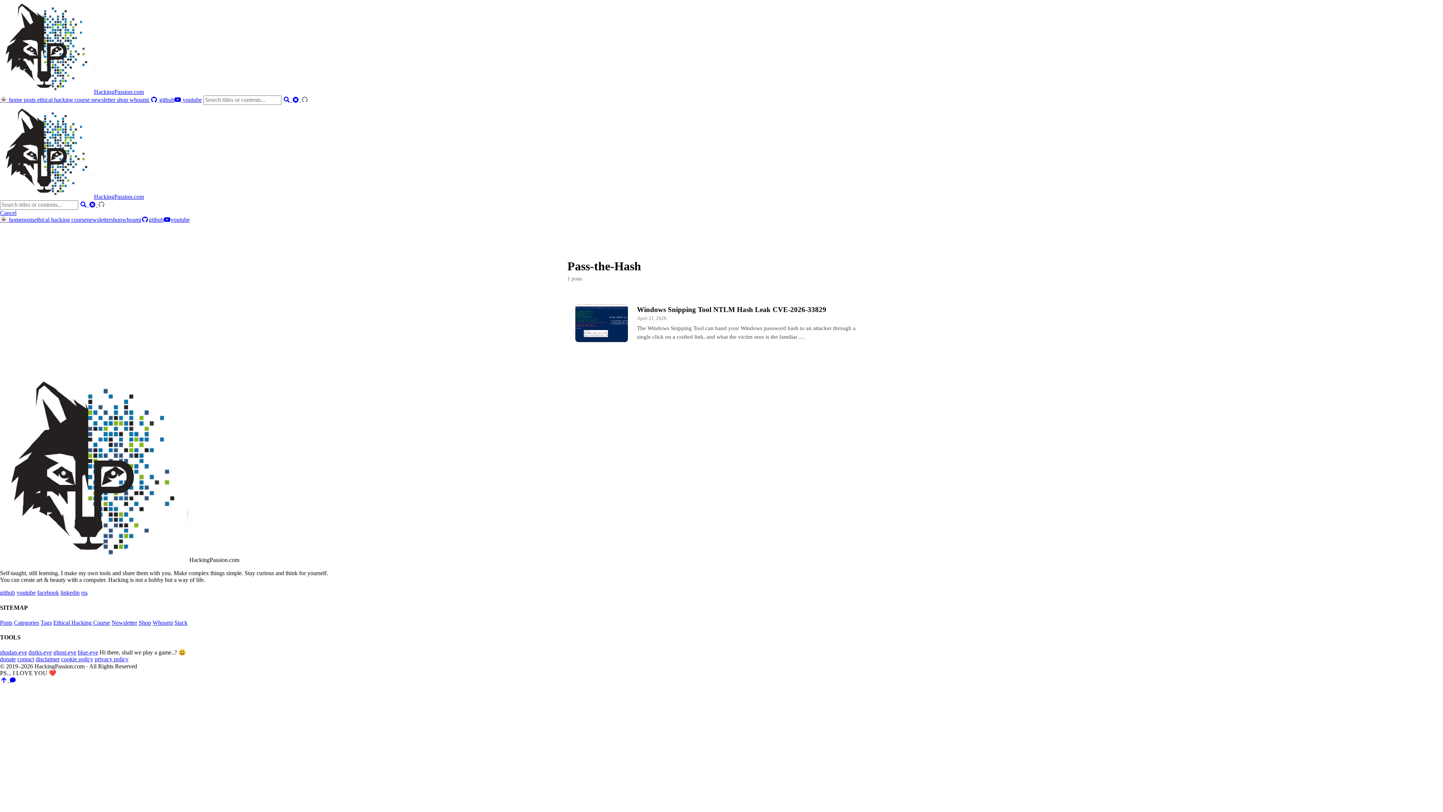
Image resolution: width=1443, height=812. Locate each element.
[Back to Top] (4, 680)
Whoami (163, 623)
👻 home (12, 100)
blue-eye (88, 652)
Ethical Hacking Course (81, 623)
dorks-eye (40, 652)
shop (123, 100)
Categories (26, 623)
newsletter (104, 100)
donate (8, 659)
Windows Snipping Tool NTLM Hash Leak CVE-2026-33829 (731, 310)
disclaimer (48, 659)
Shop (145, 623)
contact (25, 659)
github (166, 100)
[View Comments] (13, 680)
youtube (191, 100)
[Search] (287, 100)
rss (84, 592)
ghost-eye (64, 652)
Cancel (8, 213)
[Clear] (296, 100)
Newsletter (124, 623)
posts (30, 100)
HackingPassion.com (119, 92)
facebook (48, 592)
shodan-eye (13, 652)
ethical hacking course (64, 100)
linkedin (70, 592)
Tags (46, 623)
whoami (140, 100)
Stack (181, 623)
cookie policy (77, 659)
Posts (6, 623)
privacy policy (112, 659)
